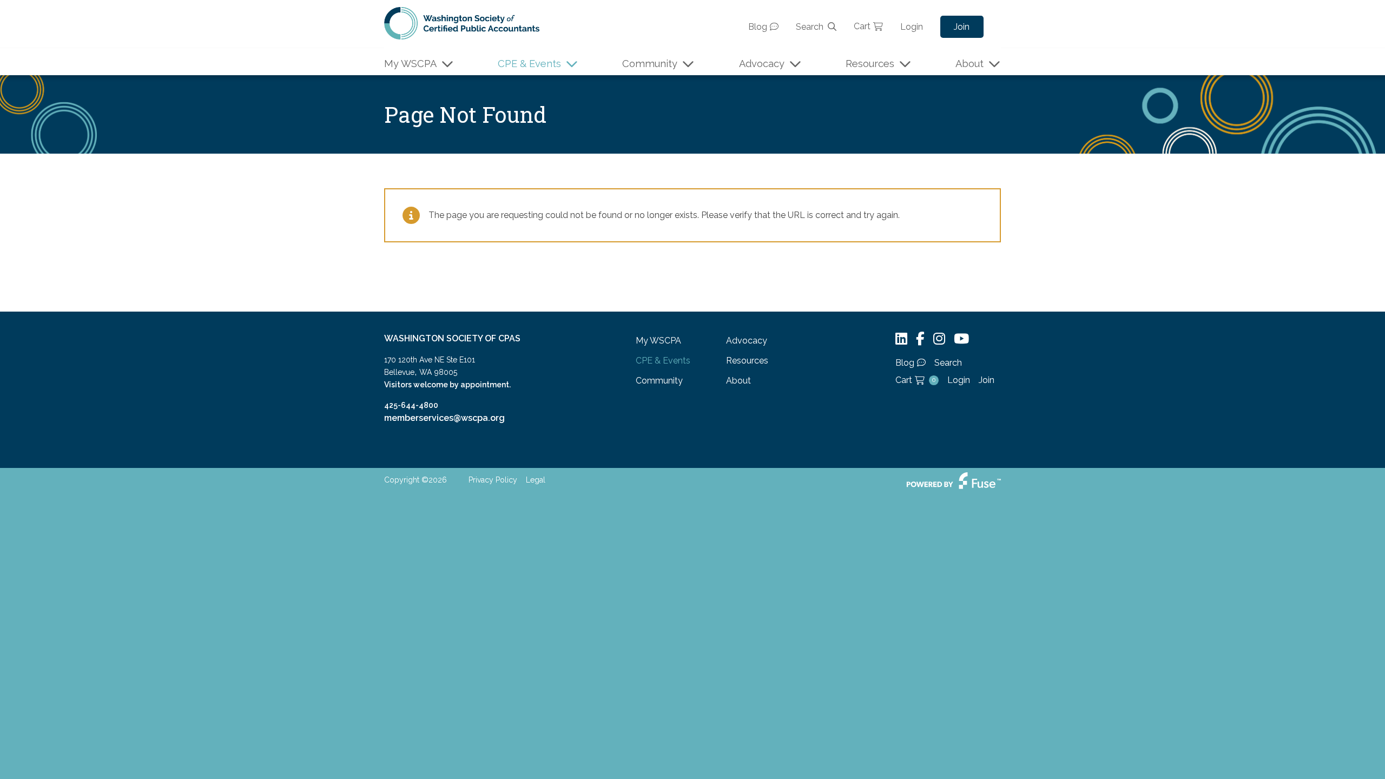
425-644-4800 (411, 405)
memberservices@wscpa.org (444, 418)
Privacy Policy (493, 480)
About (969, 63)
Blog (757, 27)
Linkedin (901, 339)
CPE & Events (529, 63)
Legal (535, 480)
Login (911, 27)
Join (962, 27)
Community (649, 63)
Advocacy (761, 63)
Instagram (939, 339)
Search (809, 27)
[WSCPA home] (461, 22)
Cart (862, 26)
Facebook (920, 339)
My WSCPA (410, 63)
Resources (870, 63)
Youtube (961, 339)
